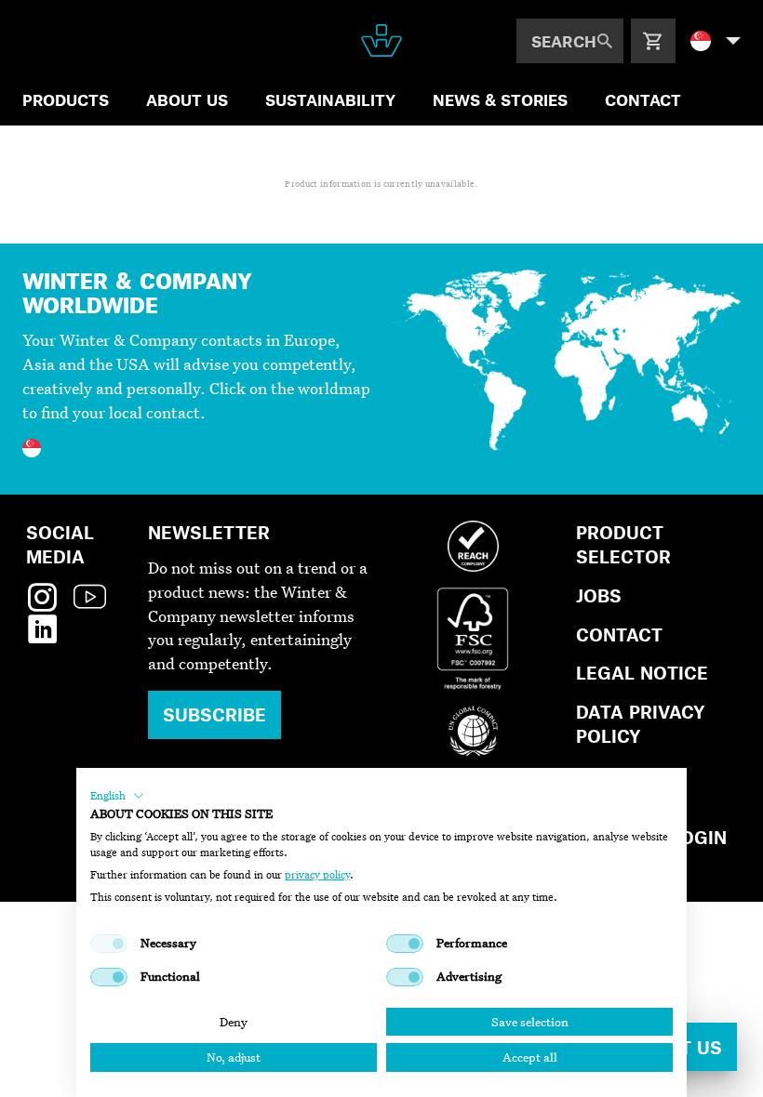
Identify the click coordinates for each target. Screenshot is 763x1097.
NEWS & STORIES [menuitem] (500, 99)
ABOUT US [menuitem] (187, 99)
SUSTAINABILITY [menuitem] (330, 99)
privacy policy (317, 874)
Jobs (599, 595)
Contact (619, 634)
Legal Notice (642, 672)
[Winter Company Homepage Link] (381, 40)
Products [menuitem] (65, 99)
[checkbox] (108, 943)
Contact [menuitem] (643, 99)
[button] (117, 796)
